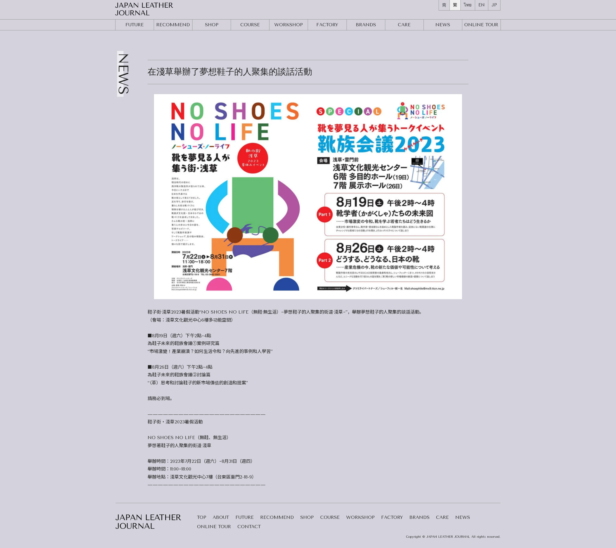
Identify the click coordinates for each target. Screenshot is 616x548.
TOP (201, 517)
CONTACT (249, 527)
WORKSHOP (288, 25)
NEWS (442, 25)
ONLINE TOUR (214, 527)
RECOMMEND (173, 25)
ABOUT (221, 517)
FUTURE (134, 25)
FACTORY (327, 25)
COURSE (250, 25)
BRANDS (366, 25)
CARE (404, 25)
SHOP (211, 25)
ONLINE (481, 25)
